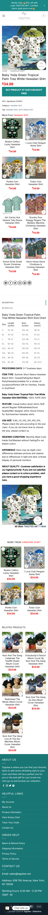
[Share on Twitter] (15, 283)
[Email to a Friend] (20, 283)
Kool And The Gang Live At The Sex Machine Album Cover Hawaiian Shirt (12, 741)
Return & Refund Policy (13, 843)
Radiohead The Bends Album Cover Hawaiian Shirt (12, 702)
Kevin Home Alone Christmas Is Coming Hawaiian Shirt (35, 265)
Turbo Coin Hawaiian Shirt (36, 183)
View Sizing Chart (11, 817)
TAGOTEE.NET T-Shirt (35, 526)
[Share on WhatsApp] (6, 283)
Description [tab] (8, 303)
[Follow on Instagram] (7, 786)
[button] (3, 15)
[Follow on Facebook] (4, 786)
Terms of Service (10, 858)
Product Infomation (11, 812)
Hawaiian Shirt (17, 71)
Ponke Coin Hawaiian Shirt (12, 183)
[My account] (43, 16)
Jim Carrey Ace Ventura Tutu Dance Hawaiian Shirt (12, 220)
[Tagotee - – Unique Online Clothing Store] (24, 15)
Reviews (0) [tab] (7, 308)
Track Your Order (10, 822)
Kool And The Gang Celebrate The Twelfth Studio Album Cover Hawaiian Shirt (12, 661)
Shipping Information (12, 848)
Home (4, 71)
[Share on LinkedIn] (29, 283)
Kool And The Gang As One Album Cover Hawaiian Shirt (35, 701)
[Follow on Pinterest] (13, 786)
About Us (6, 807)
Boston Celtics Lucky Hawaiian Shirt (12, 144)
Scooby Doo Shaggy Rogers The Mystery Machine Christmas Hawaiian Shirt (36, 223)
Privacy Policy (9, 853)
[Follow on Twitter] (10, 786)
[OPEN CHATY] (7, 908)
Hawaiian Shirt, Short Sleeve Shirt (19, 110)
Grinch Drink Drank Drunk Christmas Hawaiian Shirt (12, 264)
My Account (8, 802)
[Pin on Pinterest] (25, 283)
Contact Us (7, 827)
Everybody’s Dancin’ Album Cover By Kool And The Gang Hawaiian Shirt (35, 659)
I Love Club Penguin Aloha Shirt (36, 144)
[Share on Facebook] (10, 283)
